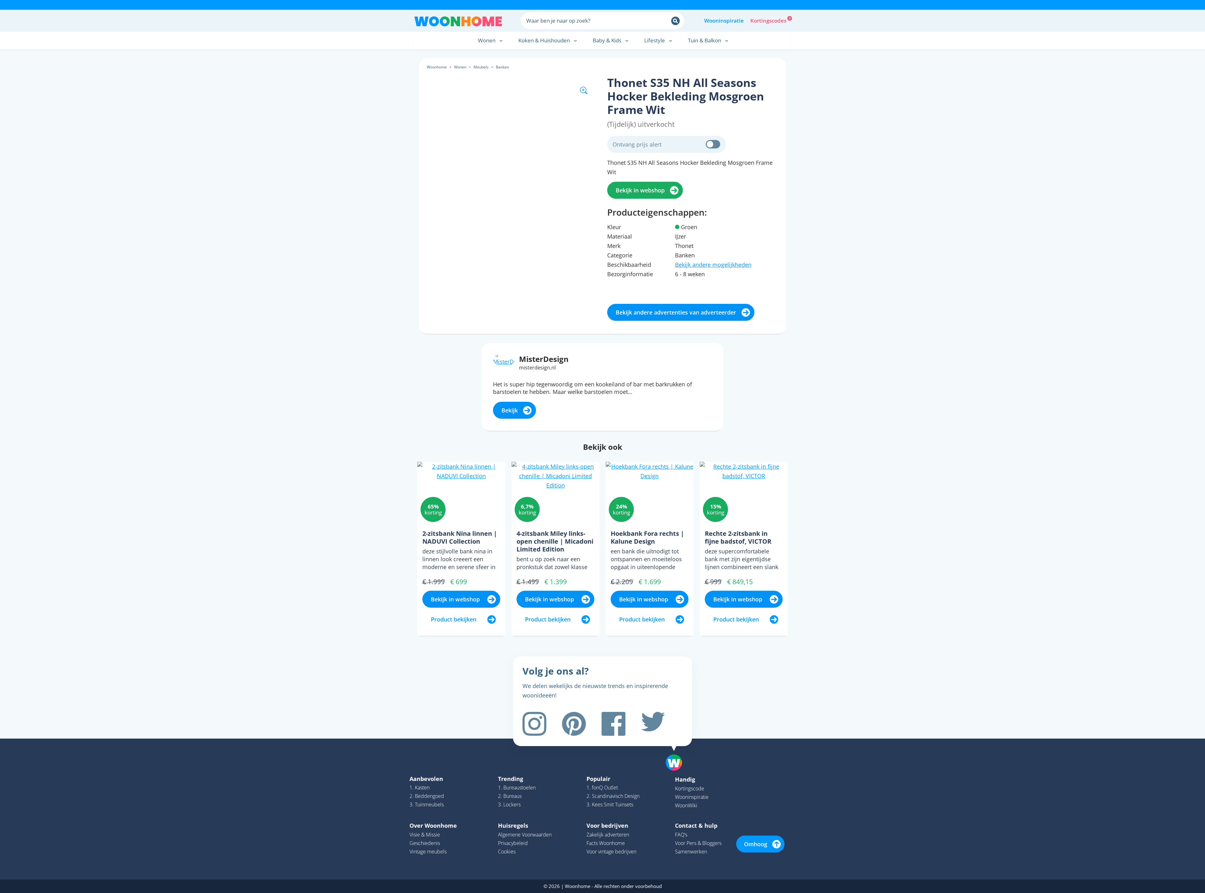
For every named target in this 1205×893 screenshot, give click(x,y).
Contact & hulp (696, 825)
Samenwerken (691, 851)
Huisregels (513, 825)
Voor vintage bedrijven (611, 851)
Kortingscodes (768, 20)
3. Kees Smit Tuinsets (609, 804)
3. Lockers (509, 804)
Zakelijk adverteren (607, 834)
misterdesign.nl (537, 367)
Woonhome (437, 67)
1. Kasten (420, 787)
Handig (685, 779)
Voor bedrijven (607, 825)
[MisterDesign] (504, 358)
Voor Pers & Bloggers (698, 843)
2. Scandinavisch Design (613, 796)
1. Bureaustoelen (517, 787)
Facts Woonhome (605, 843)
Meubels (481, 67)
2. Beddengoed (427, 796)
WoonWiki (686, 805)
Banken (502, 67)
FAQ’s (681, 834)
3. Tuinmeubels (427, 804)
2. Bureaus (510, 796)
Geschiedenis (425, 843)
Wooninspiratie (724, 20)
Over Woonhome (433, 825)
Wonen (460, 67)
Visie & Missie (425, 834)
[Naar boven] (677, 753)
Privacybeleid (513, 843)
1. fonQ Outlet (602, 787)
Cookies (507, 851)
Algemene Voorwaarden (525, 834)
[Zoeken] (675, 21)
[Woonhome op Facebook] (613, 724)
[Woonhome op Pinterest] (574, 724)
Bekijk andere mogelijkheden (713, 264)
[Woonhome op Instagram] (534, 724)
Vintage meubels (428, 851)
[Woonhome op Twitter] (653, 724)
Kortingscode (689, 788)
